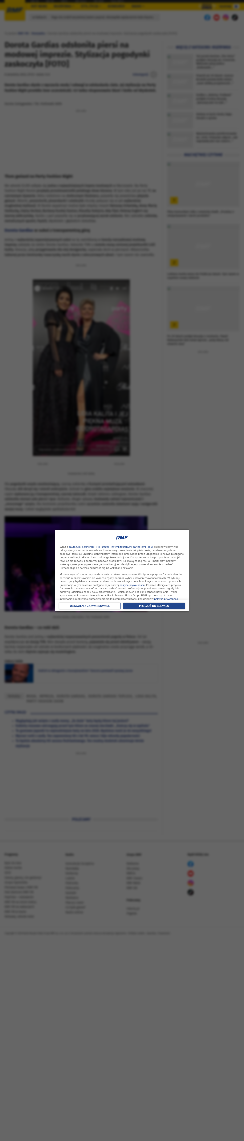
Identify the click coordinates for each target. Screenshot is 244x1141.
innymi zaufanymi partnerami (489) (132, 546)
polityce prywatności (132, 584)
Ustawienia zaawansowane (90, 605)
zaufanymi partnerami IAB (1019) (89, 546)
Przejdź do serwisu (154, 605)
